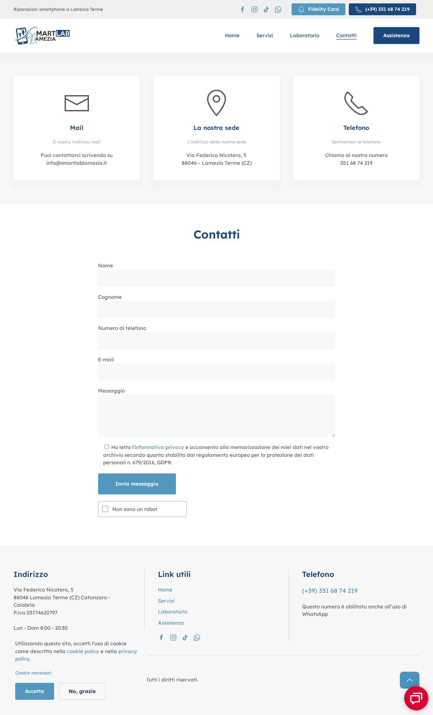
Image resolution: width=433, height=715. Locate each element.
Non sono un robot (134, 509)
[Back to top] (409, 680)
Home (232, 35)
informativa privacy (159, 447)
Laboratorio (304, 35)
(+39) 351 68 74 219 (387, 9)
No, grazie (82, 691)
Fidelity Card (323, 9)
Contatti (346, 35)
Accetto (34, 691)
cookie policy (83, 651)
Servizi (264, 35)
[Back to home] (42, 35)
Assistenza (396, 35)
